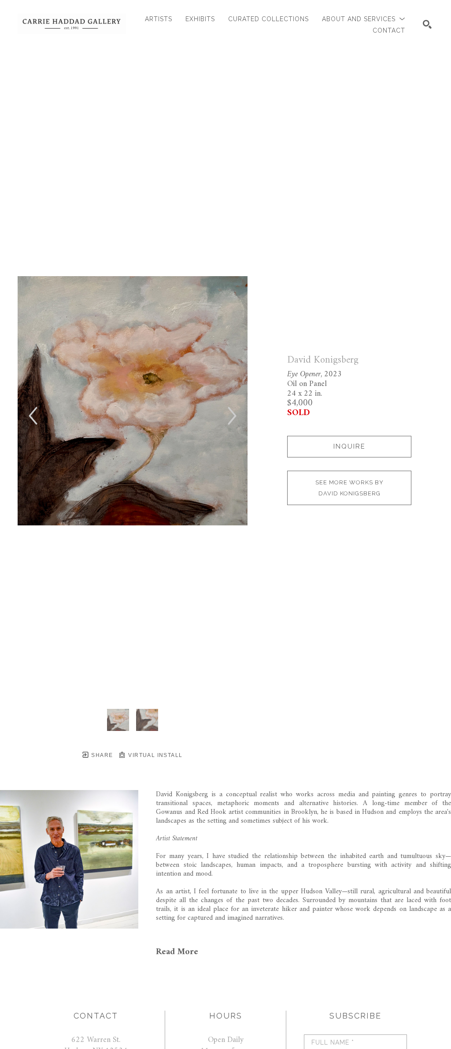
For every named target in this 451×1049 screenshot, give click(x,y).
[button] (363, 19)
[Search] (427, 24)
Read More (177, 952)
